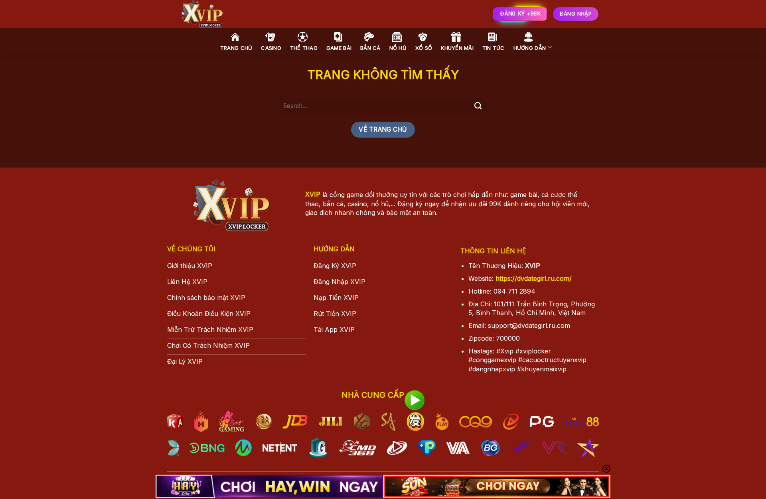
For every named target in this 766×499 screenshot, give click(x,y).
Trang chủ (236, 48)
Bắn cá (370, 48)
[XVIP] (291, 14)
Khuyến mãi (457, 48)
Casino (271, 48)
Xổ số (423, 48)
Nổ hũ (398, 48)
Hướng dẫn (529, 48)
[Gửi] (478, 106)
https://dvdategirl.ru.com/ (534, 278)
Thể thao (304, 48)
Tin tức (493, 48)
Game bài (338, 48)
